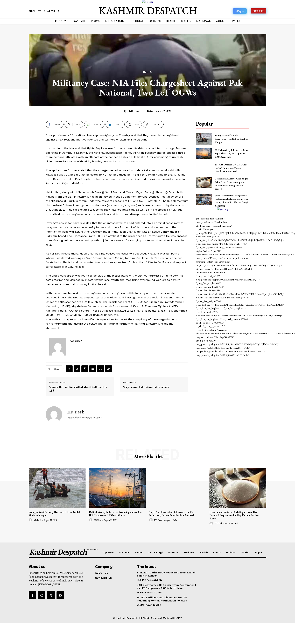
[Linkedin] (92, 368)
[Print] (100, 368)
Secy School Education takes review (146, 387)
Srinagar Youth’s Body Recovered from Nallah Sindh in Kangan (231, 139)
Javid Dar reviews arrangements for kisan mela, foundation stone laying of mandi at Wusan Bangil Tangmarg (231, 200)
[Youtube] (60, 595)
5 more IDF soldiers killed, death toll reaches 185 (78, 388)
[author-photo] (31, 520)
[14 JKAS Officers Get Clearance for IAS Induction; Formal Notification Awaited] (204, 168)
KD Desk (134, 110)
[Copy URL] (108, 368)
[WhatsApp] (84, 368)
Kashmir (141, 580)
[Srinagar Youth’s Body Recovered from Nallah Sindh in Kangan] (204, 138)
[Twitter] (77, 368)
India (147, 72)
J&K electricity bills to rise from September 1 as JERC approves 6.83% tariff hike (231, 153)
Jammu (141, 605)
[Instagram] (41, 595)
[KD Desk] (54, 414)
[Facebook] (69, 368)
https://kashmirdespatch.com (84, 417)
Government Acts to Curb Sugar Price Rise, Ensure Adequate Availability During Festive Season (234, 515)
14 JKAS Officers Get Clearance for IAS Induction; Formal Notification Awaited (231, 168)
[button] (52, 11)
